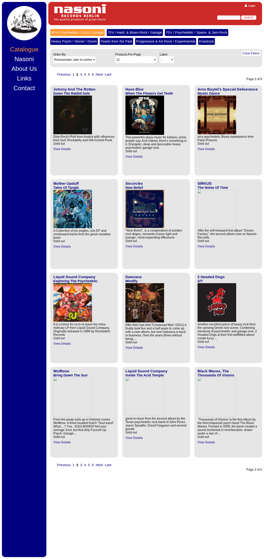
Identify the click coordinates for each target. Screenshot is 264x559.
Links (24, 78)
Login (251, 5)
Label (163, 54)
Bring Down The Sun (70, 375)
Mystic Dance (209, 93)
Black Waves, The (213, 371)
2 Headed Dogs (211, 277)
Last (108, 74)
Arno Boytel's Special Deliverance (228, 89)
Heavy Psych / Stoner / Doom (74, 41)
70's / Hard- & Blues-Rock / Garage (135, 32)
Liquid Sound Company (74, 277)
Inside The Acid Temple (144, 375)
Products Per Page (128, 54)
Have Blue (134, 89)
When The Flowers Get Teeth (149, 93)
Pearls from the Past (116, 41)
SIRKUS (205, 183)
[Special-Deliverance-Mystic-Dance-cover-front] (217, 133)
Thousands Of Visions (216, 375)
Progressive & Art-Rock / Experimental (165, 41)
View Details (62, 149)
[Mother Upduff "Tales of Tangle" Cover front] (72, 227)
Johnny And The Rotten (74, 89)
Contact (24, 88)
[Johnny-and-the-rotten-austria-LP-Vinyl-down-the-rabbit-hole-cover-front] (72, 133)
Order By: (59, 54)
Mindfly (131, 281)
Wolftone (61, 371)
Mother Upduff (66, 183)
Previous (64, 74)
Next (99, 74)
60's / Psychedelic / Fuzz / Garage (77, 32)
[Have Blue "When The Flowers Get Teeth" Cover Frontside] (144, 133)
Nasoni (24, 59)
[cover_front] (72, 320)
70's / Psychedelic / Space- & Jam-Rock (196, 32)
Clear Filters (251, 53)
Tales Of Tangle (66, 188)
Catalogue (24, 49)
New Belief (134, 188)
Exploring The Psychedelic (75, 281)
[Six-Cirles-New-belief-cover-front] (144, 227)
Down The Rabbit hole (71, 93)
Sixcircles (134, 183)
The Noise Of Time (213, 188)
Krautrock (206, 41)
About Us (24, 68)
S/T (200, 281)
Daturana (133, 277)
